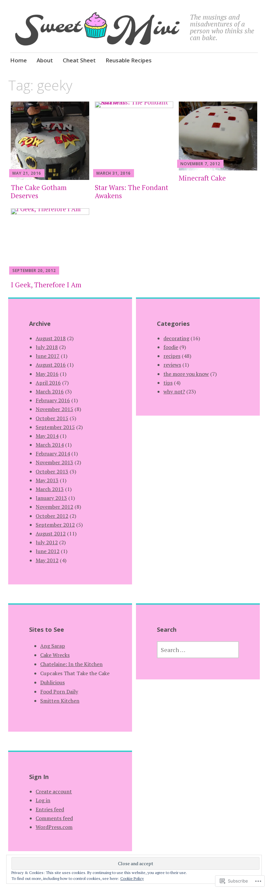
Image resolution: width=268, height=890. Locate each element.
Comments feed (54, 818)
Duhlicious (52, 682)
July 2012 (47, 542)
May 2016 (47, 373)
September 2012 (55, 524)
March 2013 (50, 489)
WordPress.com (54, 827)
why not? (174, 391)
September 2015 (55, 427)
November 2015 (54, 409)
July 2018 (47, 347)
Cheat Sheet (79, 60)
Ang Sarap (52, 645)
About (45, 60)
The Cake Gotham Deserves (39, 191)
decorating (176, 338)
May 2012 (47, 560)
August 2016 (51, 364)
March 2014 (50, 444)
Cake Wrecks (55, 655)
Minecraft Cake (202, 178)
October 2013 (52, 471)
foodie (170, 347)
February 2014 (53, 453)
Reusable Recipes (129, 60)
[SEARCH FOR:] (198, 649)
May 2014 (47, 435)
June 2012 (47, 551)
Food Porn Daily (59, 691)
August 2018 (51, 338)
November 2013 (54, 462)
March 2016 (50, 391)
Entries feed (50, 809)
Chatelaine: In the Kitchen (71, 664)
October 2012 (52, 515)
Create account (54, 791)
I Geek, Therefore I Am (46, 284)
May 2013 (47, 480)
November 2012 (54, 506)
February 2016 (53, 400)
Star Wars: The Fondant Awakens (131, 191)
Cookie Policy (132, 878)
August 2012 (51, 533)
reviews (172, 364)
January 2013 (51, 497)
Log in (43, 800)
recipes (171, 355)
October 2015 (52, 418)
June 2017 (47, 355)
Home (18, 60)
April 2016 (48, 382)
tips (168, 382)
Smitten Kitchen (59, 700)
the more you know (186, 373)
